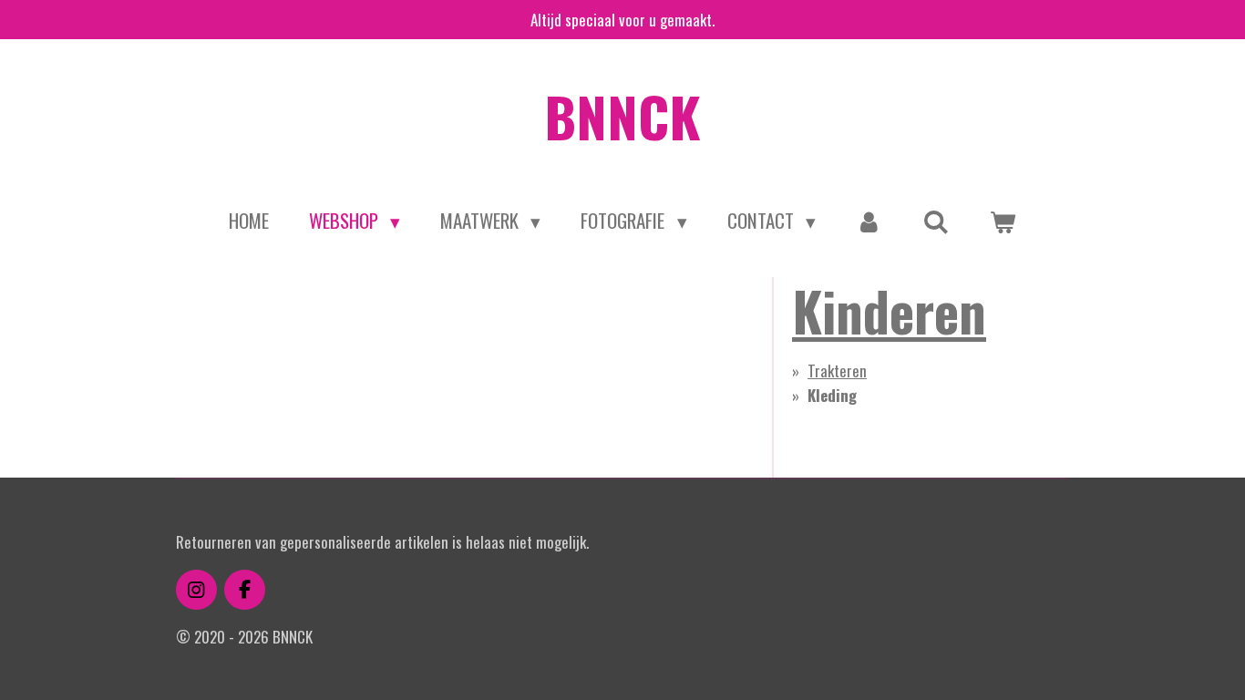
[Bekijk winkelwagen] (1003, 221)
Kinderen (889, 310)
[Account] (869, 221)
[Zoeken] (936, 220)
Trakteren (837, 370)
